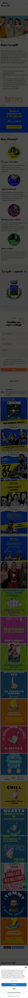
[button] (26, 967)
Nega (14, 988)
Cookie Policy (10, 996)
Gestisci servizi (13, 980)
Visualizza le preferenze (14, 992)
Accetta (14, 984)
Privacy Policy (17, 996)
